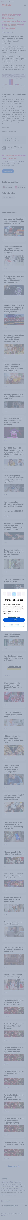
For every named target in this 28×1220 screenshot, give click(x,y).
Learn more (7, 613)
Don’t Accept (14, 625)
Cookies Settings (14, 617)
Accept (14, 620)
